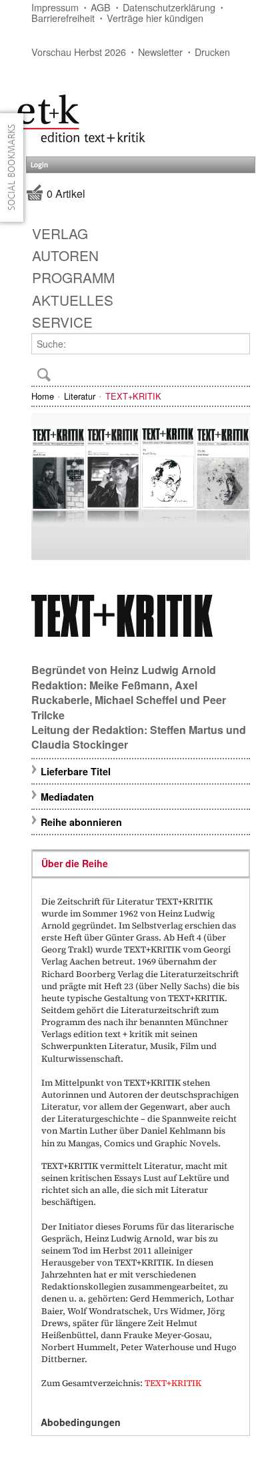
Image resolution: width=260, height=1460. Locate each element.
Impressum (55, 7)
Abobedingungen (81, 1422)
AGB (101, 7)
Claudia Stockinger (79, 744)
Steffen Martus (186, 729)
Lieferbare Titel (76, 771)
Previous (47, 489)
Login (39, 165)
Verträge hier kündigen (155, 18)
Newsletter (160, 52)
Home (42, 396)
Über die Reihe (74, 863)
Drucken (212, 52)
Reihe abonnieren (81, 822)
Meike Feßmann (129, 685)
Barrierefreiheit (63, 18)
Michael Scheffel (136, 699)
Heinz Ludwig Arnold (163, 669)
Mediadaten (67, 796)
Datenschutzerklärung (169, 7)
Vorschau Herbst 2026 (78, 52)
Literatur (79, 396)
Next (234, 489)
